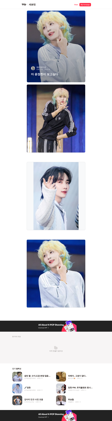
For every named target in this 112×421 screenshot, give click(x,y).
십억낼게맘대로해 (29, 378)
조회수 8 (39, 378)
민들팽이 (71, 402)
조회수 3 (77, 402)
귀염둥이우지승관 (73, 390)
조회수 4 (79, 378)
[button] (76, 4)
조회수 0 (39, 390)
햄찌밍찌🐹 (71, 378)
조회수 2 (83, 390)
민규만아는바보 (29, 402)
